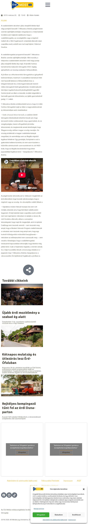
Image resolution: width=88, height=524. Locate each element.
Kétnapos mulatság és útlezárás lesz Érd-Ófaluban (19, 359)
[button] (84, 489)
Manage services (39, 508)
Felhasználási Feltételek (50, 481)
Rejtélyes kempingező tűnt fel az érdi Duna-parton (19, 408)
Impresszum (72, 520)
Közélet (4, 20)
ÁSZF (79, 481)
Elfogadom (41, 515)
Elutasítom (59, 515)
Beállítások (76, 515)
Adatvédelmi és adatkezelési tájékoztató (55, 520)
